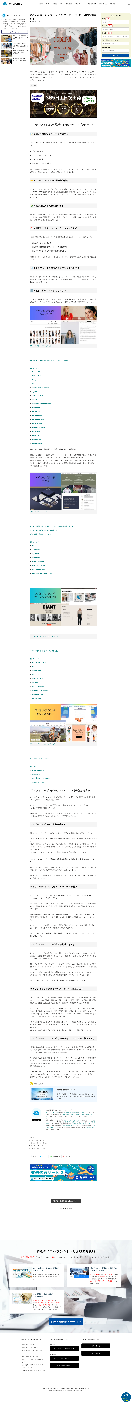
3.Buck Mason (37, 670)
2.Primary (36, 774)
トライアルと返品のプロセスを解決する (43, 530)
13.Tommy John (38, 419)
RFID (79, 1120)
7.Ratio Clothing (38, 569)
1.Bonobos (36, 546)
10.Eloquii (36, 407)
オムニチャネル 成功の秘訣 (39, 759)
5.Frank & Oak (37, 678)
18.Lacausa (36, 439)
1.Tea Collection (38, 770)
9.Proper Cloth (38, 694)
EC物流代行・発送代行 (70, 1112)
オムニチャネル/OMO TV (39, 1146)
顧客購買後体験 (67, 1125)
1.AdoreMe (36, 372)
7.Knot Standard (39, 686)
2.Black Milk (37, 376)
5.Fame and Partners (40, 388)
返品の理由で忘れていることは (40, 534)
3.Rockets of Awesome (41, 778)
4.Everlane (36, 384)
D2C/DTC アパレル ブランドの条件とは (44, 651)
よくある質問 (96, 1353)
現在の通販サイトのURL (110, 40)
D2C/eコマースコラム (38, 1140)
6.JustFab (36, 392)
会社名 (106, 33)
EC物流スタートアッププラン (30, 1348)
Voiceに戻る (67, 1208)
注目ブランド (34, 368)
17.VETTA (35, 435)
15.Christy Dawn (38, 427)
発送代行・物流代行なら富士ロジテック (66, 1201)
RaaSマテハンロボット (69, 1120)
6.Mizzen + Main (38, 565)
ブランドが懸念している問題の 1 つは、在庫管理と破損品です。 (52, 526)
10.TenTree (37, 698)
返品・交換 (88, 1124)
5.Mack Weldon (38, 561)
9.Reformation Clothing (41, 403)
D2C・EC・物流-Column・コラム (64, 1358)
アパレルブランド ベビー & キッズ (42, 744)
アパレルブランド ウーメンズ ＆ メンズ (44, 636)
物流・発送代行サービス (72, 1122)
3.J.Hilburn (36, 554)
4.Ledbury (36, 557)
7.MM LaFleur (37, 396)
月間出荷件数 (106, 47)
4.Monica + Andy (38, 782)
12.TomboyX (37, 415)
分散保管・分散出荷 (78, 1124)
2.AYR (34, 666)
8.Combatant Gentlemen (42, 573)
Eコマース (56, 1112)
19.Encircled (37, 443)
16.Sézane (36, 431)
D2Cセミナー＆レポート (39, 1148)
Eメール (106, 26)
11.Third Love (37, 411)
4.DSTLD (35, 674)
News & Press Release (64, 1365)
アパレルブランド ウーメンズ (40, 346)
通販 (47, 1112)
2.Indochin (36, 550)
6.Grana (35, 682)
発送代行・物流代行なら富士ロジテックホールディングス (66, 1390)
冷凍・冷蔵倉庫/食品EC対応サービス (33, 1356)
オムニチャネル (82, 1112)
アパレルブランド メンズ (39, 512)
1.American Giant (39, 662)
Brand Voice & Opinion (39, 1143)
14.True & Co (37, 423)
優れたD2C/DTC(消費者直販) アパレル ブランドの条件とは (51, 360)
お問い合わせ (14, 32)
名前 (105, 19)
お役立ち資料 (89, 1127)
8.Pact (34, 400)
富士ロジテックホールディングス (64, 1348)
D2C (51, 1112)
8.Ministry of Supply (40, 690)
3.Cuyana (35, 380)
